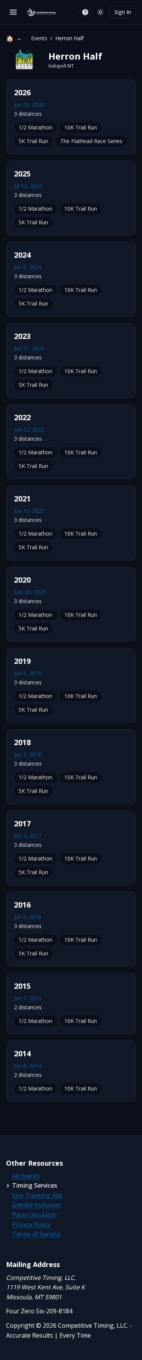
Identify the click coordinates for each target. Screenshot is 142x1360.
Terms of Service (36, 1234)
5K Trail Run (33, 141)
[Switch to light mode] (100, 12)
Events (39, 38)
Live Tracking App (37, 1195)
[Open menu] (13, 12)
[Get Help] (85, 12)
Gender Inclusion (36, 1205)
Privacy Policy (31, 1224)
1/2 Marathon (35, 127)
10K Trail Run (80, 127)
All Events (26, 1176)
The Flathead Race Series (91, 141)
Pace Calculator (34, 1214)
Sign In (122, 12)
